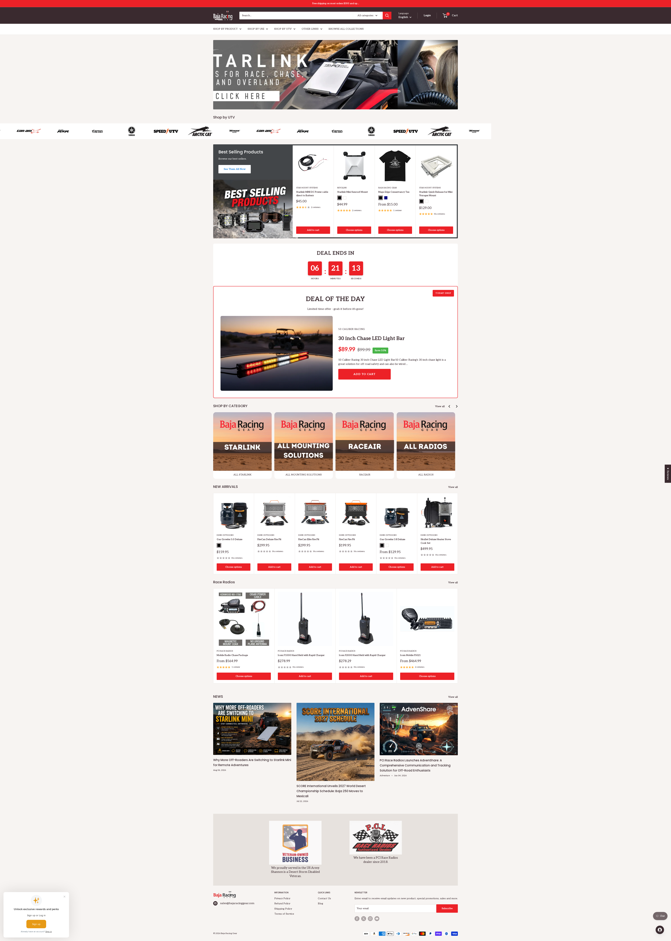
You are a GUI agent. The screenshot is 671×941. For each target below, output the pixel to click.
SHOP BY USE (256, 28)
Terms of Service (284, 913)
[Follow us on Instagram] (370, 918)
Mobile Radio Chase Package (232, 655)
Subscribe (447, 908)
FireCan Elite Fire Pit (308, 539)
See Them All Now (235, 169)
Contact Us (324, 898)
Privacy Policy (282, 898)
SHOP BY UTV (283, 28)
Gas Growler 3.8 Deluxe (392, 539)
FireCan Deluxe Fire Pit (269, 539)
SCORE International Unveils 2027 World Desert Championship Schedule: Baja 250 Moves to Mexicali (331, 791)
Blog (320, 903)
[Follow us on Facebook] (357, 918)
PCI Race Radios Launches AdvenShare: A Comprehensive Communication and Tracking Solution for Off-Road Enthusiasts (415, 765)
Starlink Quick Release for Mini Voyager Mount (435, 194)
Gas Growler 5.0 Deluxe (229, 539)
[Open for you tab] (660, 930)
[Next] (457, 191)
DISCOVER (439, 92)
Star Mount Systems (307, 188)
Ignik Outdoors (225, 535)
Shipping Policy (283, 908)
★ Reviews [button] (667, 473)
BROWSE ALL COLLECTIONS (346, 28)
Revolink (342, 188)
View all (440, 406)
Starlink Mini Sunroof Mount (352, 192)
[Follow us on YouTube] (376, 918)
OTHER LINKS (310, 28)
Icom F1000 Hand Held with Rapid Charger (301, 655)
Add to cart (313, 230)
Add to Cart (364, 374)
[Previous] (449, 406)
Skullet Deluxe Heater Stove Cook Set (436, 541)
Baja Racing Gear (387, 188)
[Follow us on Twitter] (363, 918)
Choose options (354, 230)
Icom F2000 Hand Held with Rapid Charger (362, 655)
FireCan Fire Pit (347, 539)
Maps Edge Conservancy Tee (393, 192)
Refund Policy (282, 903)
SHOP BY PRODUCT (225, 28)
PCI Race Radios (225, 651)
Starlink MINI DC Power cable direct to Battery (312, 194)
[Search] (387, 15)
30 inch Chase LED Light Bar (371, 338)
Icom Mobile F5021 (410, 655)
